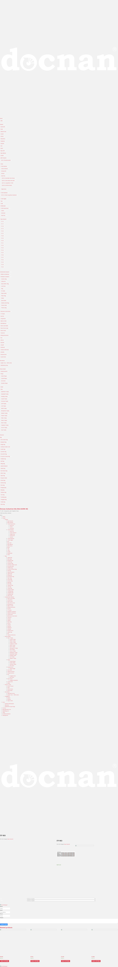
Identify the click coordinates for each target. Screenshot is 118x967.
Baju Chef (9, 542)
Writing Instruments (11, 607)
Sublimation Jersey (11, 693)
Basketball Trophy (13, 654)
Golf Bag (9, 570)
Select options (4, 961)
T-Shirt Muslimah (10, 538)
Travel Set (9, 617)
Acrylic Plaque (12, 662)
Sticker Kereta (10, 689)
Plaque (8, 659)
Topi (8, 548)
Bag (6, 556)
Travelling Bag (10, 591)
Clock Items (9, 670)
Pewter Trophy (13, 642)
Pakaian (6, 519)
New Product (10, 678)
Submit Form (4, 924)
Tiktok (3, 712)
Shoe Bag (9, 583)
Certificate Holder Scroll (12, 564)
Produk (3, 518)
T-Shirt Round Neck (11, 524)
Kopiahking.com (5, 711)
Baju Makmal (10, 544)
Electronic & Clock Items (12, 616)
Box (8, 633)
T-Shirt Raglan (10, 540)
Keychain (9, 626)
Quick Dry (12, 525)
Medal (8, 683)
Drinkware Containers (11, 611)
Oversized (12, 528)
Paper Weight (12, 668)
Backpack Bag (10, 560)
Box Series (12, 677)
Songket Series (13, 675)
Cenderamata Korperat (9, 597)
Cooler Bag (9, 561)
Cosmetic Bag (10, 563)
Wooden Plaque (13, 664)
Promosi (4, 708)
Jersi (8, 541)
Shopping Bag (10, 594)
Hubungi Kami (5, 715)
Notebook (9, 627)
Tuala (8, 550)
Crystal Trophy (13, 639)
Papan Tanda (10, 700)
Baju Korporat (10, 521)
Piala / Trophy (10, 637)
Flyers (8, 687)
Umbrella (9, 629)
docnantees (7, 691)
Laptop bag (9, 557)
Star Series (12, 665)
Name (1, 906)
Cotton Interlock (13, 532)
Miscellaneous (10, 604)
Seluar (8, 554)
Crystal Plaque (12, 661)
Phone (1, 913)
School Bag (9, 579)
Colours (1, 900)
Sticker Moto (9, 690)
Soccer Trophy (13, 651)
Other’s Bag (9, 595)
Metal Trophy (12, 645)
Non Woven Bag (10, 576)
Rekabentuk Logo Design (10, 706)
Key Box (9, 608)
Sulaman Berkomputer (9, 703)
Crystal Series (10, 614)
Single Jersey (12, 534)
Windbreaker (9, 553)
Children (9, 620)
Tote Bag (9, 586)
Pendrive (9, 618)
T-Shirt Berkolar (10, 529)
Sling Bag (9, 582)
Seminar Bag (9, 580)
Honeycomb (12, 535)
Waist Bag (9, 559)
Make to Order (10, 605)
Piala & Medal (7, 636)
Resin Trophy (12, 646)
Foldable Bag (10, 567)
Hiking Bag (9, 575)
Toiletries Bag (10, 585)
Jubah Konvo (9, 545)
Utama (3, 516)
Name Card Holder (11, 598)
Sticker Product (10, 686)
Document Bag (10, 566)
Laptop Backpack (10, 572)
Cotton (11, 526)
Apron (8, 547)
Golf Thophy (12, 649)
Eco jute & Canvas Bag (12, 569)
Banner (8, 697)
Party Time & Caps (11, 602)
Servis (3, 702)
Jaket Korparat (10, 522)
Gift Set (8, 623)
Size (1, 898)
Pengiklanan (7, 696)
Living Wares (9, 599)
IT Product (9, 610)
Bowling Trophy (13, 655)
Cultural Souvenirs (11, 671)
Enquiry (1, 917)
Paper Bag (9, 578)
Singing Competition (14, 680)
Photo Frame (10, 601)
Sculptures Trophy (13, 643)
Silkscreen (7, 705)
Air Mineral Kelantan (6, 713)
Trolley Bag (9, 588)
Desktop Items (10, 667)
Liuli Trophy (12, 656)
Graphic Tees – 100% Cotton (13, 694)
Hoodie (8, 551)
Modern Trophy (13, 658)
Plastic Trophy (12, 640)
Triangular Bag (10, 592)
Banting (8, 699)
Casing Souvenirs (10, 673)
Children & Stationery (11, 613)
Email (1, 910)
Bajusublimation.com (6, 709)
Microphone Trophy (14, 648)
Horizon (11, 537)
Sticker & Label (8, 684)
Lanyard (9, 624)
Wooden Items (10, 630)
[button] (59, 515)
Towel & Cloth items (11, 635)
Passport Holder (10, 589)
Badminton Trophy (13, 652)
